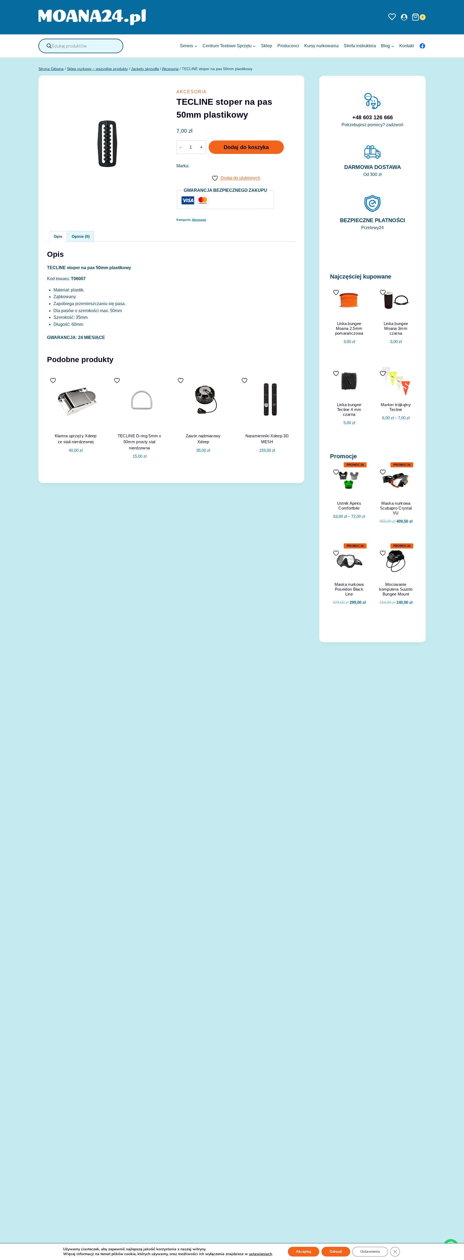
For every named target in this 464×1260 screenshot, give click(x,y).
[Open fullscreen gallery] (161, 198)
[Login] (404, 17)
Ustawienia (370, 1251)
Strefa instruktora (360, 46)
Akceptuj (303, 1251)
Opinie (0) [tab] (81, 236)
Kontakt (406, 46)
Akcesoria (191, 91)
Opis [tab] (58, 236)
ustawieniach (260, 1254)
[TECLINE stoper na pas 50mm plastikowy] (106, 143)
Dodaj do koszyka (246, 147)
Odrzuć (335, 1251)
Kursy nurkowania (321, 46)
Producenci (288, 46)
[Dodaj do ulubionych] (54, 380)
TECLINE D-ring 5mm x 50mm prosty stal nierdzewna (139, 442)
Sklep (266, 46)
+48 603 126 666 (372, 117)
